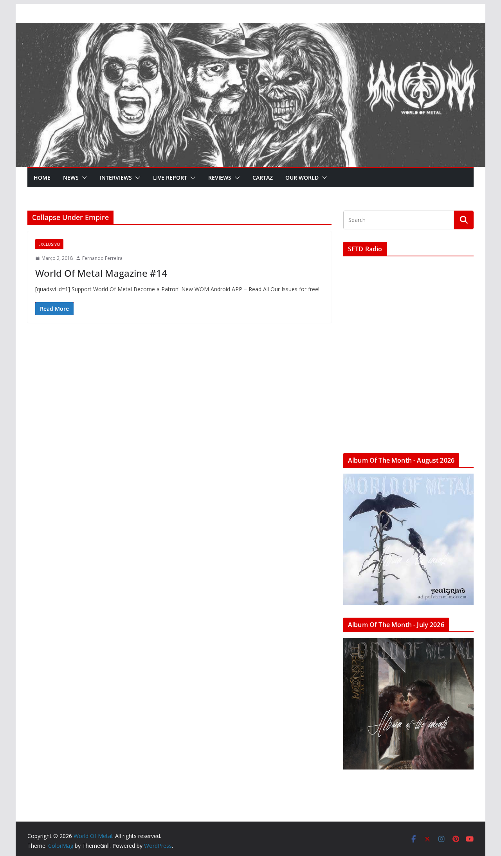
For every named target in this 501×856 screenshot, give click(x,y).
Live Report (170, 177)
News (71, 177)
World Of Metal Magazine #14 (101, 273)
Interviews (116, 177)
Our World (302, 177)
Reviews (219, 177)
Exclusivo (49, 244)
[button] (83, 177)
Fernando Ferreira (102, 258)
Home (42, 177)
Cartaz (262, 177)
